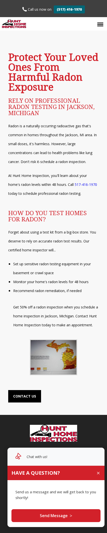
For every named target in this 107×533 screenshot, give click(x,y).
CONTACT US (24, 396)
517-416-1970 (86, 184)
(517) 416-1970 (69, 9)
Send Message (56, 516)
